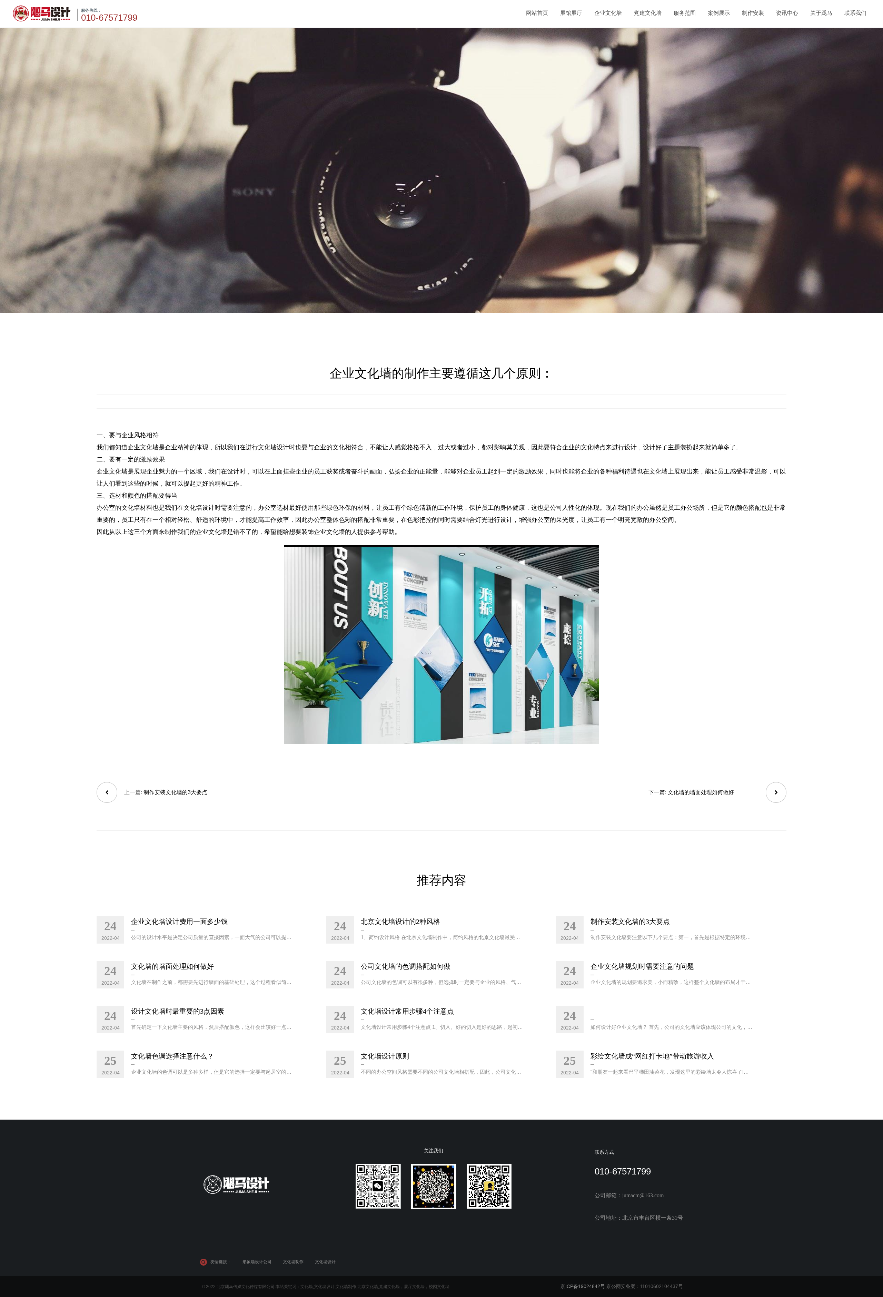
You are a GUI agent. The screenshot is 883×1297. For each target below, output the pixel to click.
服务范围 (685, 13)
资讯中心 (787, 13)
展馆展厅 (571, 13)
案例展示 (719, 13)
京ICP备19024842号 (582, 1286)
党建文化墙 (648, 13)
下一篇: (658, 792)
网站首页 (537, 13)
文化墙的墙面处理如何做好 (701, 792)
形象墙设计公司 (256, 1261)
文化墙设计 (325, 1261)
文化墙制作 (293, 1261)
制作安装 (753, 13)
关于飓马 (821, 13)
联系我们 (855, 13)
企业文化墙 (608, 13)
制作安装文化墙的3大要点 (175, 792)
